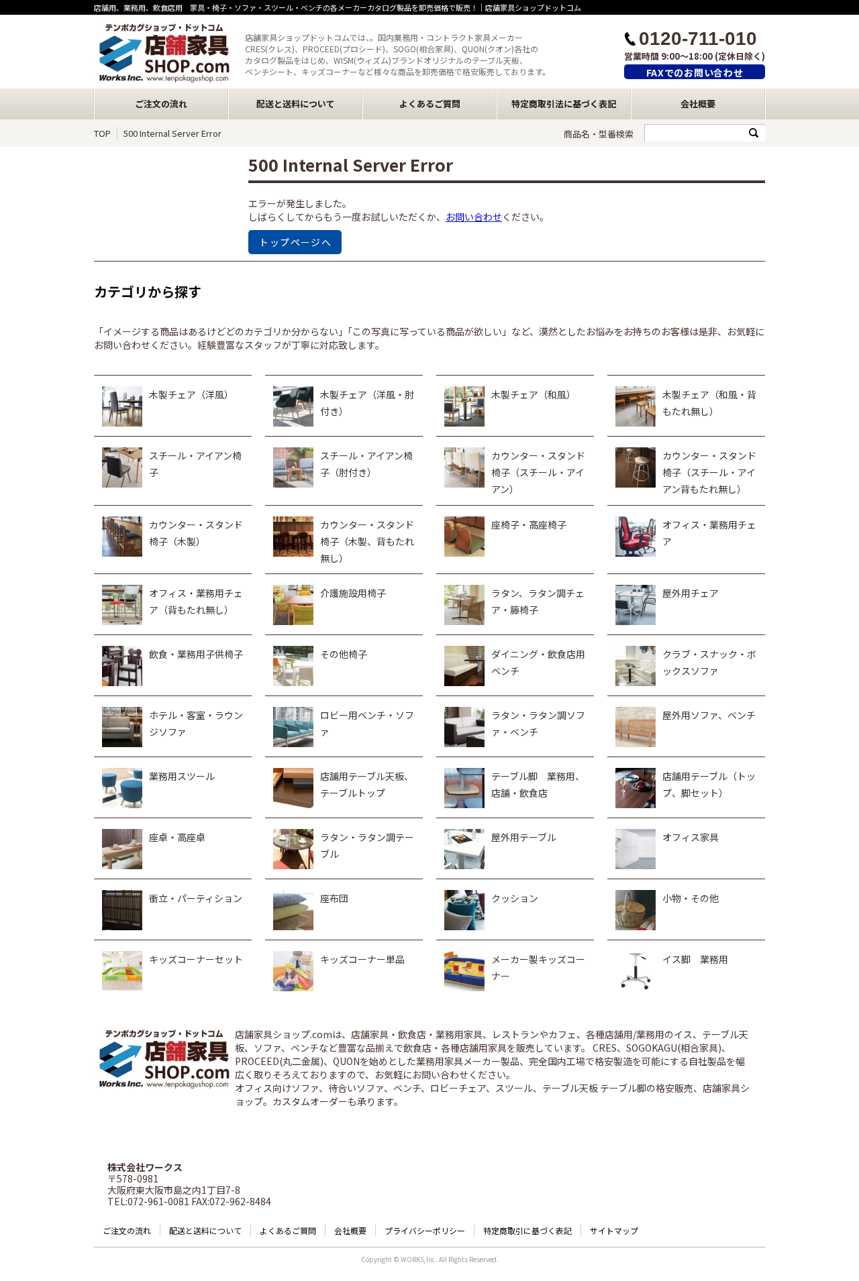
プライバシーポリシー (425, 1230)
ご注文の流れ (161, 103)
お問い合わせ (474, 216)
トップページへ (295, 242)
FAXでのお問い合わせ (695, 72)
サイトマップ (614, 1230)
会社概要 (697, 103)
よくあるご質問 (429, 103)
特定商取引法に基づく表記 (563, 103)
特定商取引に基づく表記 (527, 1230)
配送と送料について (295, 103)
